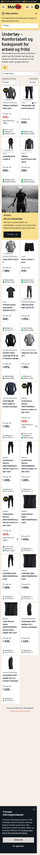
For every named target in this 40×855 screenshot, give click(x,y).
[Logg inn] (32, 7)
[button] (20, 73)
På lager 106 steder (29, 182)
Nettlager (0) (27, 376)
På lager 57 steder (10, 182)
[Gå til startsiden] (15, 7)
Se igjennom (18, 846)
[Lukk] (34, 809)
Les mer (10, 234)
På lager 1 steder (10, 378)
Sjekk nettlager (9, 280)
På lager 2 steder (10, 133)
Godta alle (18, 840)
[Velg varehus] (27, 7)
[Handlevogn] (37, 7)
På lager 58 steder (28, 282)
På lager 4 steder (28, 330)
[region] (18, 829)
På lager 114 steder (28, 133)
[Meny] (3, 7)
